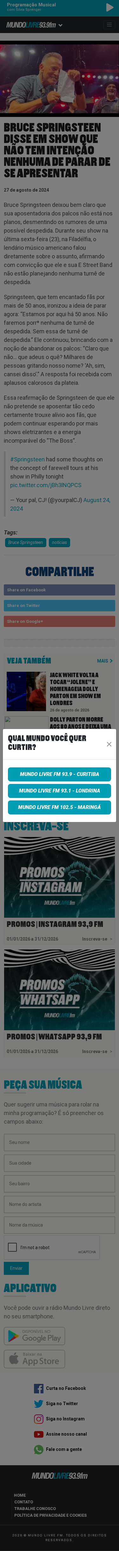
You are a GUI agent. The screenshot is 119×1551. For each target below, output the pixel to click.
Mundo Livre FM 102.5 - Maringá (59, 807)
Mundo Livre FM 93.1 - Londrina (59, 791)
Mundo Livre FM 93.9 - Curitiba (59, 774)
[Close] (109, 744)
